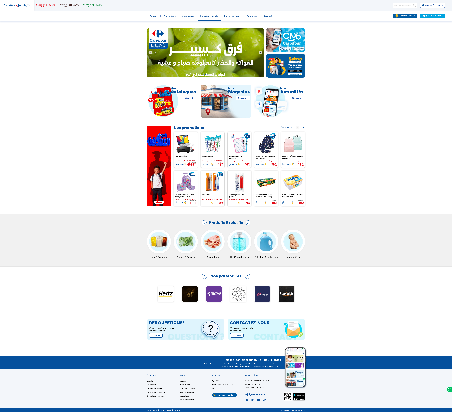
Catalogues (188, 15)
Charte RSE (177, 410)
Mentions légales (152, 410)
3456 (217, 381)
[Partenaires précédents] (204, 276)
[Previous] (297, 127)
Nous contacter (187, 399)
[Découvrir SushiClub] (214, 294)
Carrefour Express (155, 396)
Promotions (169, 15)
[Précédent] (204, 222)
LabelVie (151, 381)
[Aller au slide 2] (205, 74)
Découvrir (189, 98)
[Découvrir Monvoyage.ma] (190, 294)
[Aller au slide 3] (207, 74)
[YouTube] (258, 400)
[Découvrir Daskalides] (165, 294)
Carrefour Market (155, 388)
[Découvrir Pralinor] (262, 294)
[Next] (303, 127)
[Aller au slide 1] (203, 74)
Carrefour (151, 384)
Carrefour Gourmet (156, 392)
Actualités (252, 15)
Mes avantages (232, 15)
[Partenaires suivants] (247, 276)
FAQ (214, 388)
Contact (267, 15)
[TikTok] (264, 400)
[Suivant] (248, 222)
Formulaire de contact (222, 384)
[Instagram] (252, 400)
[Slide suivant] (260, 52)
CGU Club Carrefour (165, 410)
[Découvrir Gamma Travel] (238, 294)
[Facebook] (247, 400)
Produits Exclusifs (187, 388)
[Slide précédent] (150, 52)
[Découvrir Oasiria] (286, 294)
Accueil (153, 15)
